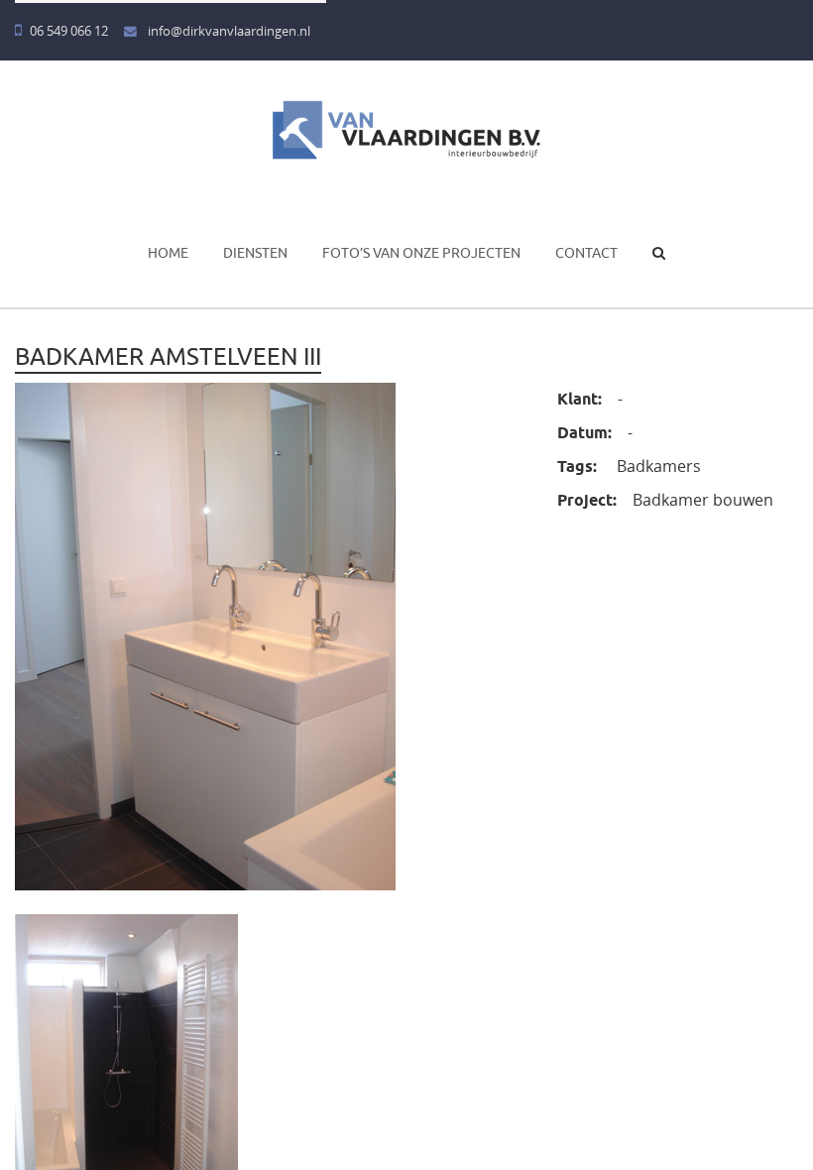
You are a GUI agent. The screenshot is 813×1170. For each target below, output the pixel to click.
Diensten (255, 253)
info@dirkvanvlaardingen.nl (227, 31)
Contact (586, 253)
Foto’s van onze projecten (421, 253)
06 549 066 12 (69, 31)
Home (168, 253)
